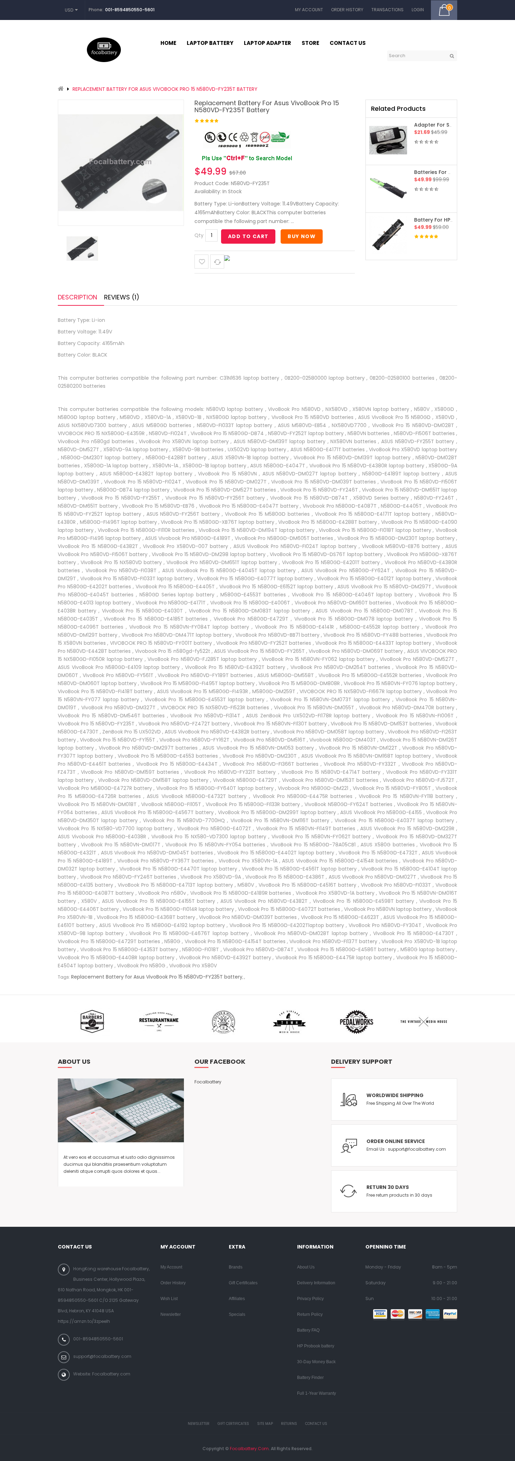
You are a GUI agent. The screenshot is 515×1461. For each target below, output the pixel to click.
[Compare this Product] (217, 262)
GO (452, 55)
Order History (347, 10)
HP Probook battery (315, 1346)
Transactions (387, 10)
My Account (309, 10)
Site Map (265, 1423)
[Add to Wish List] (201, 262)
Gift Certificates (243, 1282)
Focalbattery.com (249, 1449)
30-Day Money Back (316, 1361)
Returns (289, 1423)
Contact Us (316, 1423)
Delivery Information (316, 1282)
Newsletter (170, 1314)
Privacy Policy (310, 1298)
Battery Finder (310, 1377)
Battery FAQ (308, 1330)
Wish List (169, 1298)
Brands (235, 1267)
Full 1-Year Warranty (316, 1393)
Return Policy (310, 1314)
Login (418, 10)
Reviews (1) (121, 297)
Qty (199, 235)
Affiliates (237, 1298)
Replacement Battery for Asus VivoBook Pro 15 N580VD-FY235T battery (165, 89)
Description (77, 297)
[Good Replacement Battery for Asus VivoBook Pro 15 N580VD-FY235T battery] (82, 248)
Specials (237, 1314)
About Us (306, 1267)
